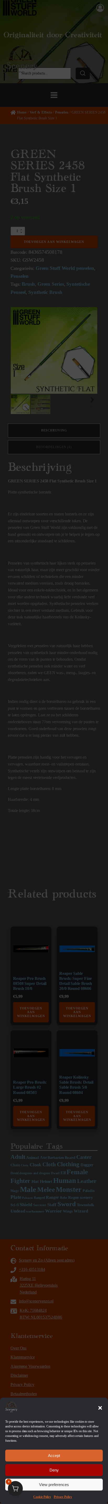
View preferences (54, 1484)
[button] (100, 1408)
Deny (54, 1470)
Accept (54, 1455)
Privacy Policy (63, 1497)
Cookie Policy (42, 1497)
